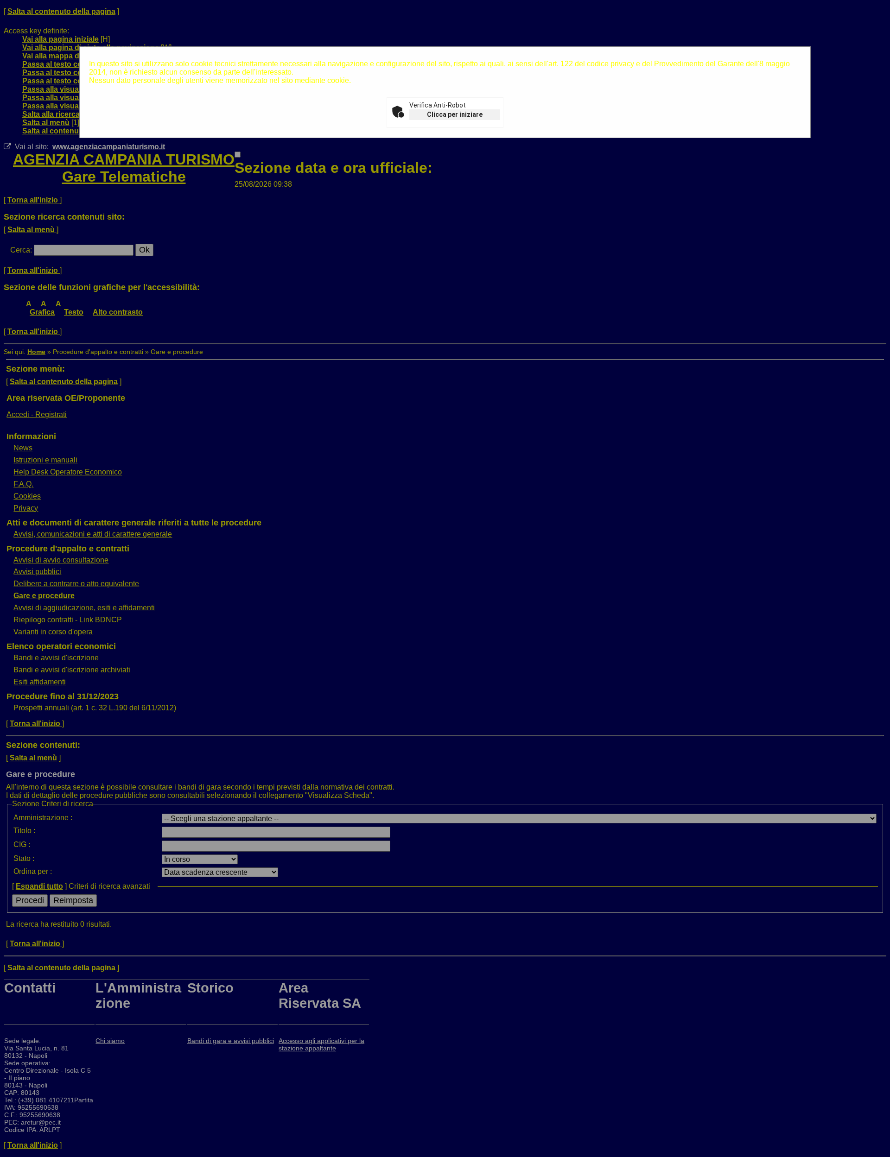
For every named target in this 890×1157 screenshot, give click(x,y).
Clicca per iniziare (455, 114)
